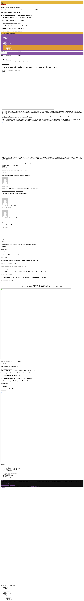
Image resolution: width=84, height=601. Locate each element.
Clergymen (11, 165)
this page (60, 286)
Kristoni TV (6, 37)
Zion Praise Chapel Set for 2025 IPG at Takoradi (13, 266)
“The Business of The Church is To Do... (11, 366)
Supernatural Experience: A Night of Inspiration (12, 191)
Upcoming (8, 45)
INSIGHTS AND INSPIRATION (11, 468)
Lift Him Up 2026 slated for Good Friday (11, 255)
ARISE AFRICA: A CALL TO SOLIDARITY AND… (15, 20)
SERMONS (5, 38)
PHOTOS (6, 472)
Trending (8, 48)
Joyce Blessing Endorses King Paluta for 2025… (13, 28)
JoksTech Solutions (35, 486)
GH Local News (6, 41)
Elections (16, 165)
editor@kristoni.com (9, 483)
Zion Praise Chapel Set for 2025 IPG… (11, 12)
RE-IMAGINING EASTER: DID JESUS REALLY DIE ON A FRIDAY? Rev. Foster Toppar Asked (23, 277)
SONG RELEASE (8, 475)
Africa (4, 42)
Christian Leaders (5, 165)
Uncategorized (7, 477)
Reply (3, 209)
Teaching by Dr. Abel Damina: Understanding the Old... (16, 372)
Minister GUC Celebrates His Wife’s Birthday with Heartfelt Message (14, 170)
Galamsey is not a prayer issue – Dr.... (11, 375)
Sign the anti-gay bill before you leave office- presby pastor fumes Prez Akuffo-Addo (20, 188)
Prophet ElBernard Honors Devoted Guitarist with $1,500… (17, 15)
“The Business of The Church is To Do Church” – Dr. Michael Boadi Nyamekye (16, 175)
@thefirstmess (3, 390)
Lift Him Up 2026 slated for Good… (10, 7)
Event (4, 44)
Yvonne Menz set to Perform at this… (11, 23)
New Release (8, 47)
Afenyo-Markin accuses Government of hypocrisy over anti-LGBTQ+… (20, 9)
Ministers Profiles (7, 43)
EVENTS (6, 467)
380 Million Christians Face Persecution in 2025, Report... (16, 378)
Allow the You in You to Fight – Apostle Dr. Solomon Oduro (14, 193)
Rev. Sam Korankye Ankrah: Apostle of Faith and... (15, 381)
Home (4, 39)
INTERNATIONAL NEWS (10, 469)
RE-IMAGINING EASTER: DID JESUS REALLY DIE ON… (17, 17)
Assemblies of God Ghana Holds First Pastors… (13, 31)
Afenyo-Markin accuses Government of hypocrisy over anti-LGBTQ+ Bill (20, 261)
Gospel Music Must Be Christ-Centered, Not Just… (14, 25)
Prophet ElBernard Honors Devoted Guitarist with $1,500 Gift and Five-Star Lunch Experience (26, 272)
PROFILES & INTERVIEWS (10, 473)
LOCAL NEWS (9, 49)
